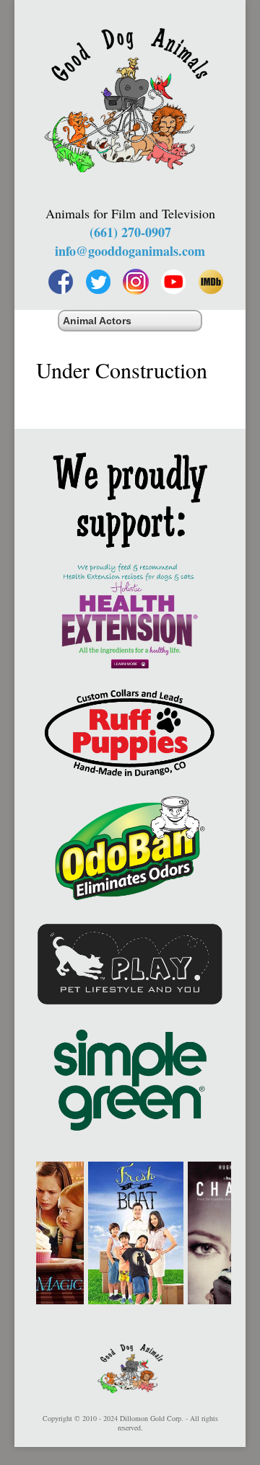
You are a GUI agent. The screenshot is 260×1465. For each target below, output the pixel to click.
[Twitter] (98, 282)
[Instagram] (136, 282)
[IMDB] (211, 282)
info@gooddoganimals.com (130, 250)
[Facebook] (61, 282)
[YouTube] (173, 282)
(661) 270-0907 (130, 232)
